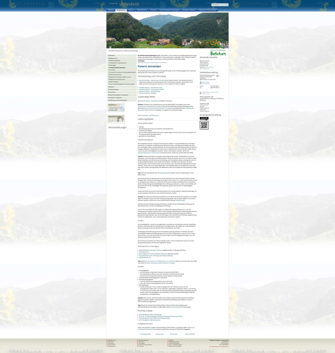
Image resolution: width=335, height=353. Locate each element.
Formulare (112, 70)
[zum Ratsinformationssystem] (116, 123)
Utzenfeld (111, 51)
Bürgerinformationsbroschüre (117, 79)
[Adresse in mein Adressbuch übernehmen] (218, 77)
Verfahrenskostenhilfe (177, 307)
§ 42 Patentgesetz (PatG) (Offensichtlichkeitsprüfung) (154, 318)
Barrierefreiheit (112, 344)
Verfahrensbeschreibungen (117, 67)
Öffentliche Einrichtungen (175, 346)
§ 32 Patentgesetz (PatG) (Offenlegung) (150, 314)
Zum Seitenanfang (145, 334)
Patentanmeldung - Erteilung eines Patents (151, 89)
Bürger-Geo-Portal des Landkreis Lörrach (120, 77)
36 (143, 316)
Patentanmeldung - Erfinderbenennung (150, 87)
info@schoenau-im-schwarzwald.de (210, 92)
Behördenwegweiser (115, 60)
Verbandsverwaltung (174, 343)
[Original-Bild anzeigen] (204, 129)
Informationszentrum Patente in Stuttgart (159, 108)
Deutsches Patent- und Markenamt (148, 115)
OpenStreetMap (205, 82)
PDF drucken (174, 334)
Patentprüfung (180, 200)
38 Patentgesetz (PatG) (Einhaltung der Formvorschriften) (165, 316)
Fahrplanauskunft (205, 83)
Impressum (110, 341)
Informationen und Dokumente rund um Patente (161, 261)
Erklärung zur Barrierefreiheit (208, 10)
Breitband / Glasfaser (189, 10)
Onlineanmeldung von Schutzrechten (149, 153)
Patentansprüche (144, 252)
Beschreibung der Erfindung (154, 250)
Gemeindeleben (142, 10)
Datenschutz (111, 343)
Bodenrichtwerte (114, 81)
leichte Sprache (112, 346)
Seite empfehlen (190, 334)
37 (145, 316)
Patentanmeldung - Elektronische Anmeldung (152, 80)
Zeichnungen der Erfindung (147, 254)
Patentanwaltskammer (164, 173)
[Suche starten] (226, 4)
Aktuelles (111, 10)
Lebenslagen (113, 65)
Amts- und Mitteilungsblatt (175, 344)
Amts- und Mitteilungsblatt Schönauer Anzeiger (122, 84)
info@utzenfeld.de (209, 67)
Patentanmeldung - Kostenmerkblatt (149, 91)
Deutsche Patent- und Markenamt (150, 101)
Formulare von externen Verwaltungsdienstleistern (123, 72)
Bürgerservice (121, 10)
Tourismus (153, 10)
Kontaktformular (205, 68)
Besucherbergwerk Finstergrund (169, 10)
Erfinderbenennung (145, 257)
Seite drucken (160, 334)
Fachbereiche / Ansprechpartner (118, 63)
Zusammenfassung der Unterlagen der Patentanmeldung (156, 255)
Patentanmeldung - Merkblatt (147, 93)
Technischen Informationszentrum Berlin (150, 106)
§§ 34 (140, 316)
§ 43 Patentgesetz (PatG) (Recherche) (149, 320)
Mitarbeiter (141, 341)
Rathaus (131, 10)
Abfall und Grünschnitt (115, 74)
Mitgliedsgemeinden (174, 341)
